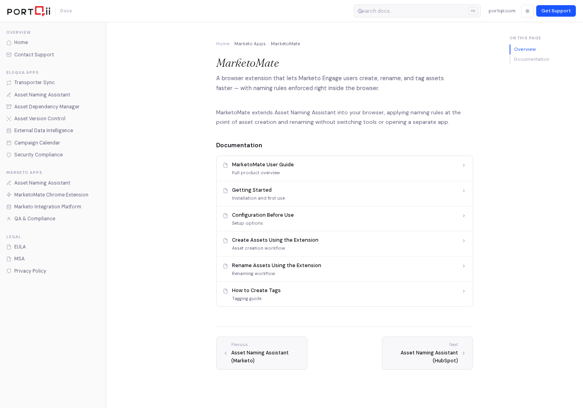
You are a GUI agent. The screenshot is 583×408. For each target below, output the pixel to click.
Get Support (556, 11)
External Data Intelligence (43, 130)
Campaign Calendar (37, 143)
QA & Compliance (34, 219)
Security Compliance (38, 155)
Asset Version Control (39, 118)
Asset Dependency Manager (47, 107)
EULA (20, 247)
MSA (19, 259)
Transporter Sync (34, 82)
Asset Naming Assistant (42, 95)
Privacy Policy (30, 271)
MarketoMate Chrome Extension (51, 195)
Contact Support (34, 55)
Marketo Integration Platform (47, 207)
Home (21, 42)
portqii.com (502, 11)
